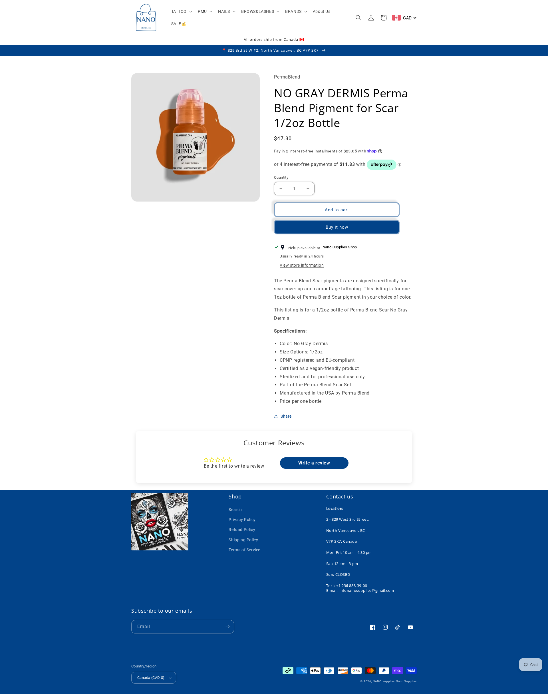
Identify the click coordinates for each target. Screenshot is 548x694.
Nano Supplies (406, 681)
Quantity (281, 177)
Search (235, 509)
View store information (302, 265)
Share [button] (286, 416)
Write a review (314, 463)
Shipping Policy (243, 540)
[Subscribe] (227, 626)
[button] (181, 11)
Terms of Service (244, 550)
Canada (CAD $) (151, 677)
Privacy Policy (242, 519)
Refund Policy (242, 529)
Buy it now (337, 227)
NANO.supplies (384, 681)
